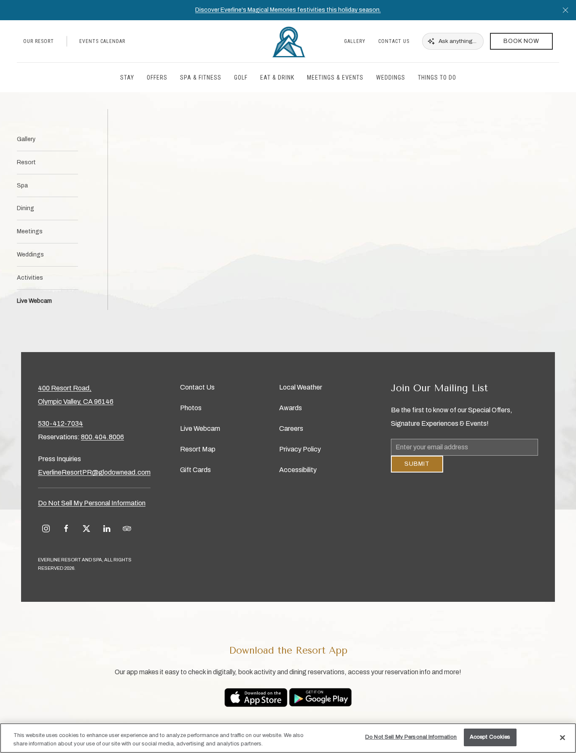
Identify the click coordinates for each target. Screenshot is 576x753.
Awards (290, 407)
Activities (30, 278)
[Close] (562, 737)
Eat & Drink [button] (277, 77)
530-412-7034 (60, 423)
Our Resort (38, 41)
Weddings (30, 254)
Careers (291, 428)
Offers (157, 77)
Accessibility (298, 469)
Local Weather (300, 387)
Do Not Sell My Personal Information (411, 737)
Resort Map (197, 449)
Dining (25, 208)
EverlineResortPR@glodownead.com (94, 472)
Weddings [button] (390, 77)
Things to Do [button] (437, 77)
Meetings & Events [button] (335, 77)
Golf (241, 77)
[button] (565, 10)
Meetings (30, 231)
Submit (417, 470)
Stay (127, 77)
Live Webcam (34, 301)
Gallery (355, 41)
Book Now (521, 41)
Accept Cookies (490, 737)
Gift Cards (195, 469)
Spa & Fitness (200, 77)
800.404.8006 (102, 437)
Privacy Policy (300, 449)
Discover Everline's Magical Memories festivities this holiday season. (288, 10)
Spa (22, 185)
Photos (191, 407)
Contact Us (393, 41)
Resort (26, 162)
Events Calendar (102, 41)
